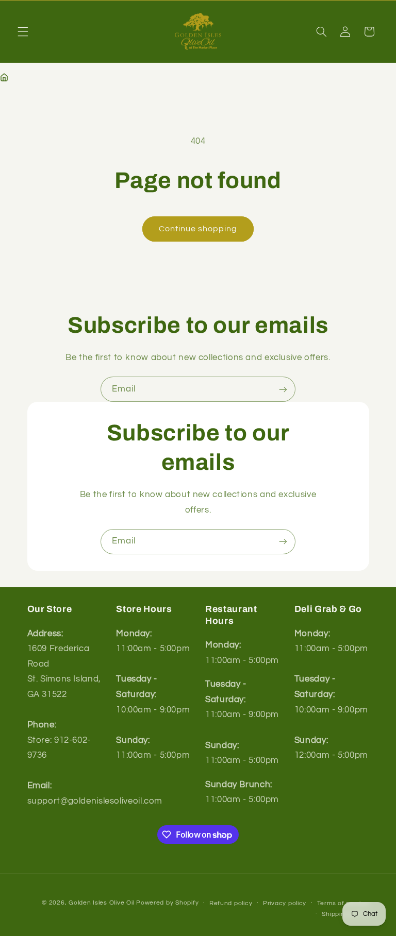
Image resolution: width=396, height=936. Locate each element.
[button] (23, 31)
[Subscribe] (283, 389)
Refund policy (231, 903)
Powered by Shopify (167, 903)
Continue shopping (198, 229)
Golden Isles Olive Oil (101, 903)
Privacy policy (284, 903)
